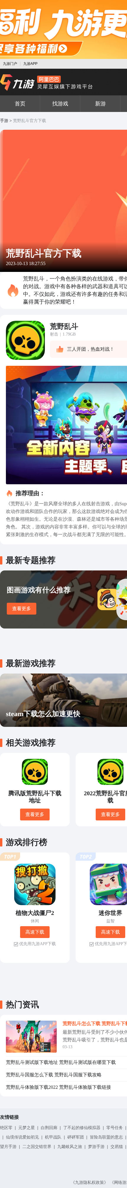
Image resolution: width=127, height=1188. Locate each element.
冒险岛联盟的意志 (106, 1137)
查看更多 (21, 608)
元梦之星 (26, 1127)
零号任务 (114, 1127)
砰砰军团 (75, 1137)
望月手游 (8, 1146)
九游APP (30, 64)
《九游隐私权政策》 (89, 1182)
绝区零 (6, 1127)
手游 (4, 120)
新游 (100, 104)
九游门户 (10, 64)
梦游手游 (96, 1146)
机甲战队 (53, 1137)
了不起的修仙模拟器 (81, 1127)
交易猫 (116, 1146)
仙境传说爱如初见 (22, 1137)
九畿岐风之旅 (69, 1146)
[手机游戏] (46, 82)
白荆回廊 (49, 1127)
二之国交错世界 (36, 1146)
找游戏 (60, 104)
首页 (20, 104)
